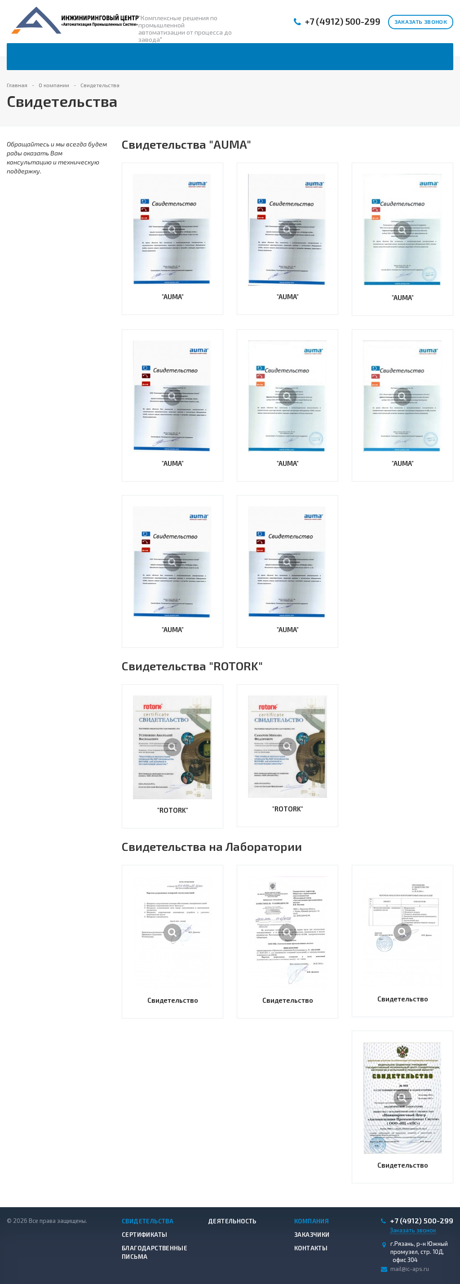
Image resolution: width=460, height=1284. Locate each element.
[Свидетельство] (172, 932)
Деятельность (232, 1221)
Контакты (310, 1248)
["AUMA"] (172, 230)
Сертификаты (144, 1234)
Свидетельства (147, 1221)
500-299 (342, 21)
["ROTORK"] (172, 747)
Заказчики (312, 1234)
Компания (311, 1221)
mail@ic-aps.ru (409, 1268)
